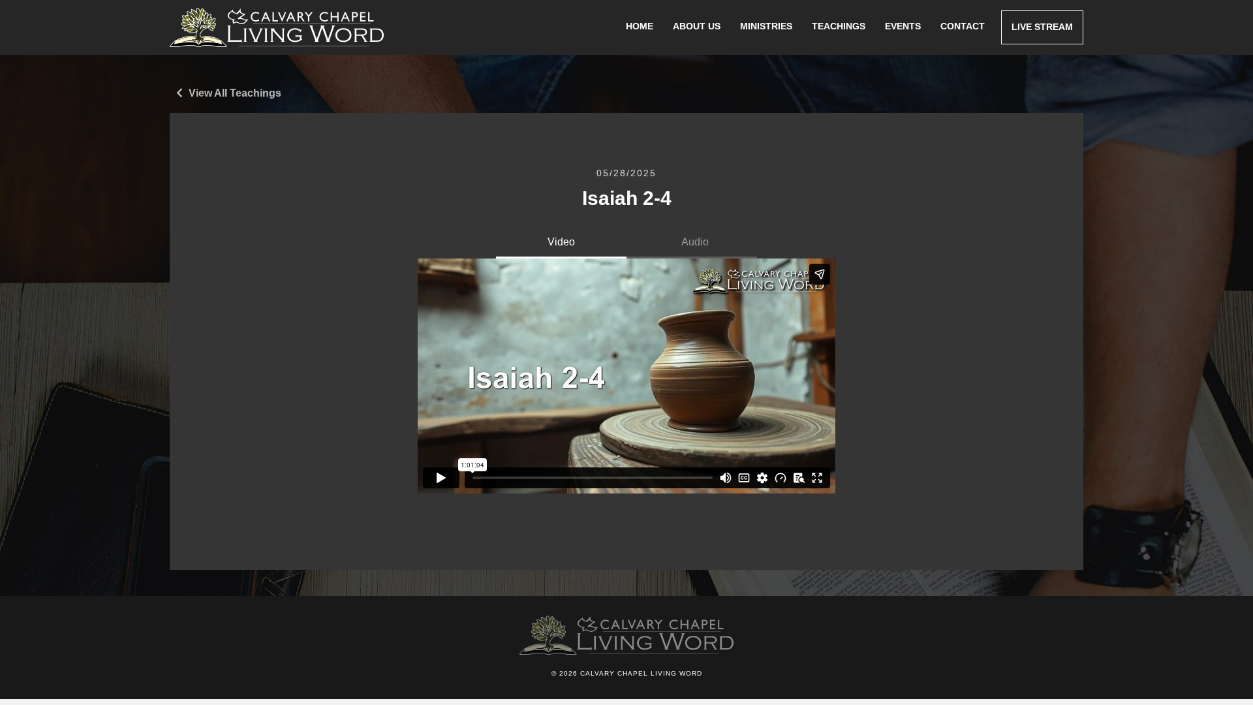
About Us (696, 26)
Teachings (838, 26)
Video (561, 241)
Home (639, 26)
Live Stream (1042, 27)
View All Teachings (233, 93)
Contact (962, 26)
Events (903, 26)
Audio (695, 241)
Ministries (766, 26)
